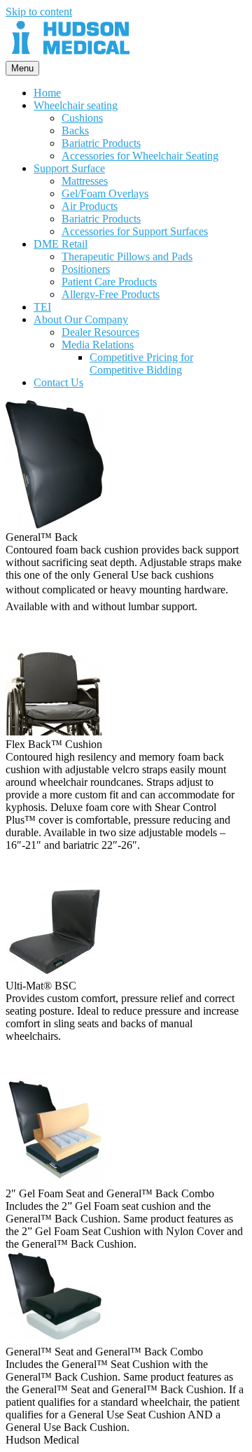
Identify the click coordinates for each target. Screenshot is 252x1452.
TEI (42, 307)
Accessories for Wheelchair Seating (140, 156)
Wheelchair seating (76, 105)
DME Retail (61, 244)
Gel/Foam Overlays (105, 193)
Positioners (86, 269)
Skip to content (39, 11)
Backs (75, 130)
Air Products (90, 206)
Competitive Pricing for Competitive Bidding (141, 363)
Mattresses (85, 181)
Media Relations (98, 345)
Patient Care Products (109, 282)
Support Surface (69, 168)
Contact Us (58, 382)
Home (47, 93)
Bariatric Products (101, 143)
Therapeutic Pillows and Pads (127, 256)
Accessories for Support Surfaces (135, 231)
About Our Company (81, 319)
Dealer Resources (100, 332)
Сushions (82, 118)
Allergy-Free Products (111, 294)
